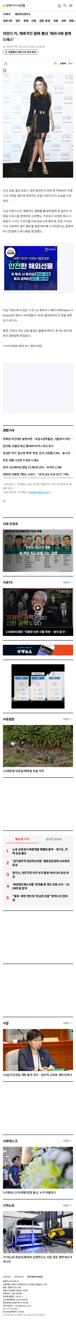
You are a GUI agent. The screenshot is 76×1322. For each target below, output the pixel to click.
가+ (70, 63)
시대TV (8, 582)
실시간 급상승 (54, 839)
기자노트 (8, 1205)
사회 (63, 20)
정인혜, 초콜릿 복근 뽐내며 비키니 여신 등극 (28, 446)
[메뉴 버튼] (70, 5)
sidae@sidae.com (39, 492)
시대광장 (8, 719)
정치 (18, 20)
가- (55, 63)
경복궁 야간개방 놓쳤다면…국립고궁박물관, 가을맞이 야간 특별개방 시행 (38, 439)
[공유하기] (59, 5)
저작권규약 (19, 1276)
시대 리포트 (10, 523)
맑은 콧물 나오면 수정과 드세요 (21, 460)
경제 (25, 20)
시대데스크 (10, 1140)
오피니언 (7, 20)
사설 (6, 1023)
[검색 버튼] (65, 6)
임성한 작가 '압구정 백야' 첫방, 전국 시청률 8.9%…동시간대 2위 (38, 453)
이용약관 (7, 1276)
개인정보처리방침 (35, 1276)
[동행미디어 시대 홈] (14, 5)
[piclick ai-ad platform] (20, 73)
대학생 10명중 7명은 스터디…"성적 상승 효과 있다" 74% (36, 474)
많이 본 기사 (22, 839)
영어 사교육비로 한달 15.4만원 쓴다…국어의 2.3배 (32, 467)
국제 (55, 20)
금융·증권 (44, 20)
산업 (33, 20)
